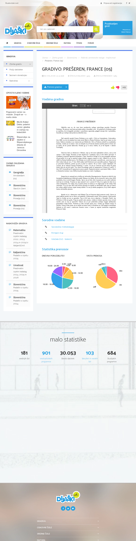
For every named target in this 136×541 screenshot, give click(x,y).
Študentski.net (11, 3)
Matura (67, 43)
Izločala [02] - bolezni (61, 239)
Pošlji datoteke (16, 70)
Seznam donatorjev (18, 75)
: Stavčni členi (19, 187)
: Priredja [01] (19, 207)
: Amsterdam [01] (19, 175)
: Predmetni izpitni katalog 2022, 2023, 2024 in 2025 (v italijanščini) (20, 238)
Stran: (75, 105)
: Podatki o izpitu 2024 (20, 300)
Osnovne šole (33, 43)
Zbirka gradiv (15, 64)
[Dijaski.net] (18, 29)
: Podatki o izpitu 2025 (20, 255)
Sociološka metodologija (62, 227)
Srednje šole (52, 43)
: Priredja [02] (19, 197)
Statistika (13, 81)
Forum (91, 43)
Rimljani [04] (57, 233)
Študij (79, 43)
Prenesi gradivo (54, 87)
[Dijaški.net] (68, 498)
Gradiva (17, 43)
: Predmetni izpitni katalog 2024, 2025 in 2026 (20, 271)
